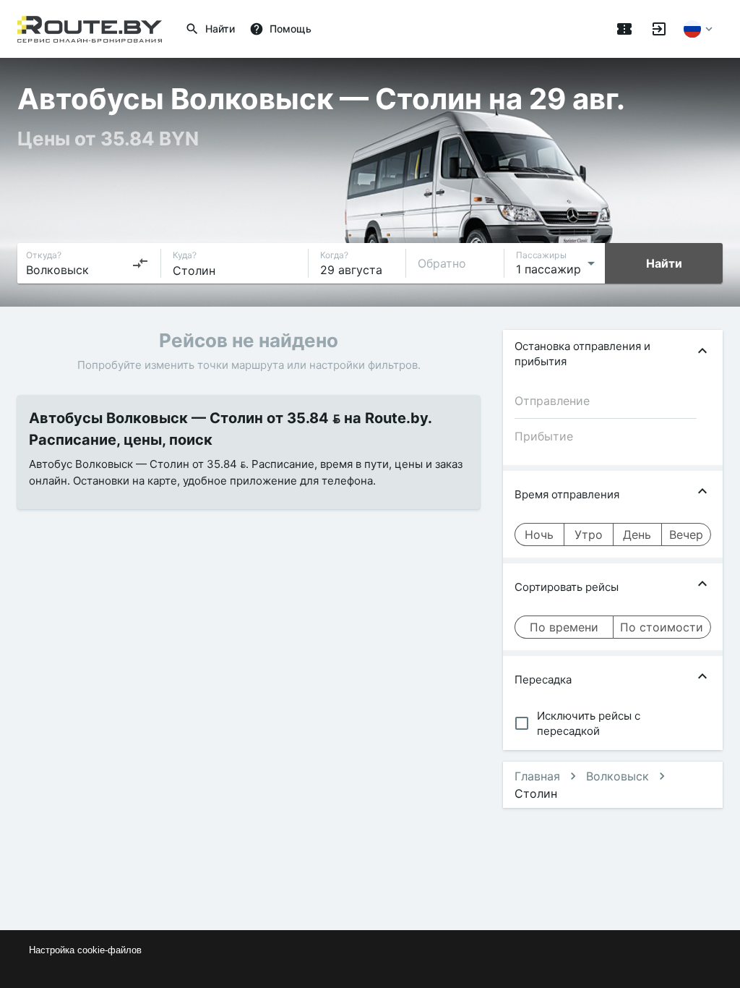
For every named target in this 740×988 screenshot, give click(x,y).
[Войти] (659, 29)
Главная (537, 776)
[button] (613, 354)
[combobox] (87, 263)
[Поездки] (624, 29)
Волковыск (617, 776)
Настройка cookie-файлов (85, 950)
